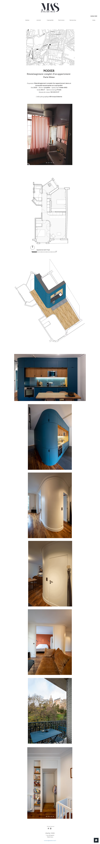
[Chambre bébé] (46, 816)
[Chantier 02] (53, 162)
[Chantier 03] (51, 162)
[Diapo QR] (46, 162)
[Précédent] (29, 134)
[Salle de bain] (48, 816)
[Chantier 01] (48, 162)
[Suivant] (70, 134)
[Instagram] (51, 828)
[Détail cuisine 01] (51, 816)
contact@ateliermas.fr (50, 840)
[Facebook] (48, 828)
